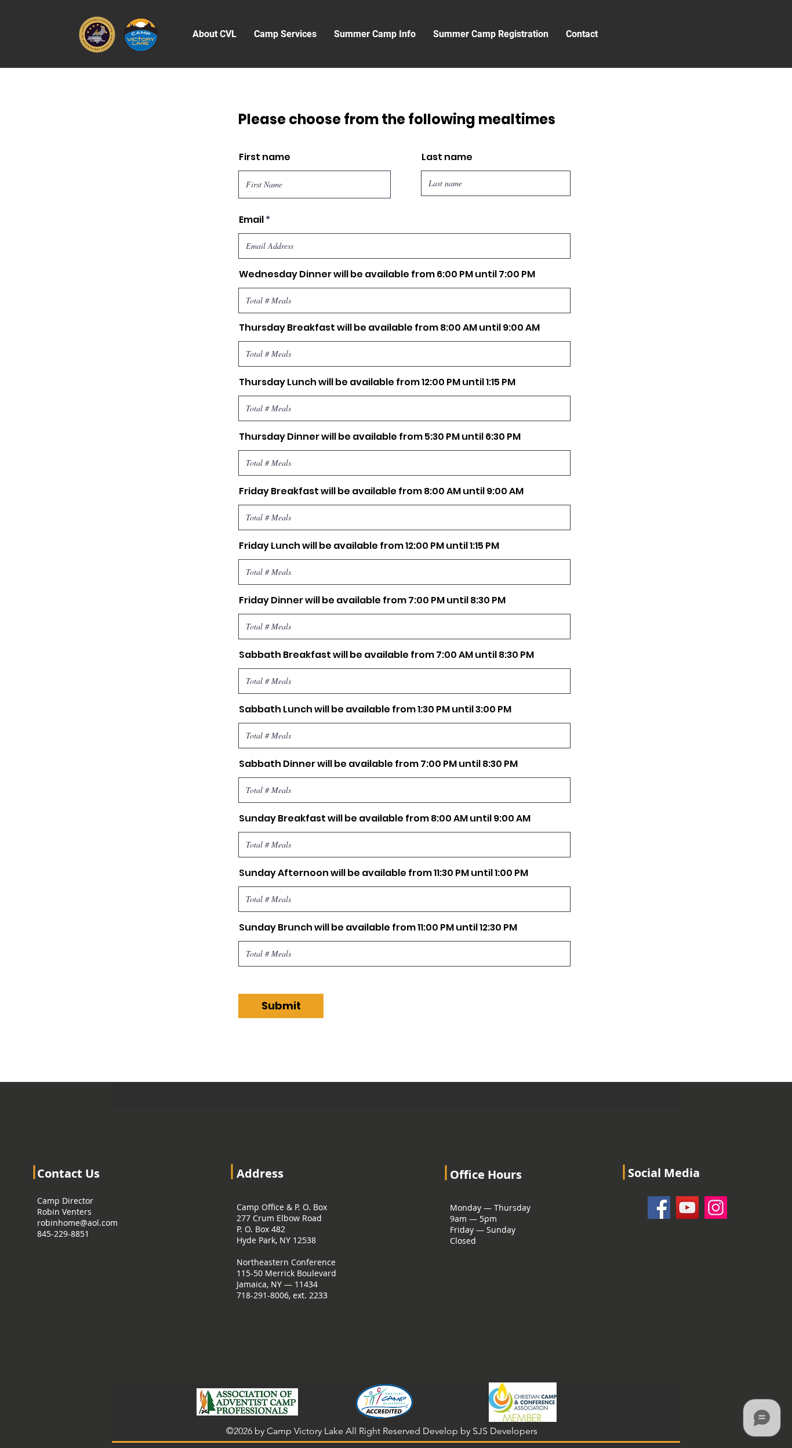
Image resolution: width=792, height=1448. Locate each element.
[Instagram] (715, 1207)
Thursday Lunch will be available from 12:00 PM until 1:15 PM (377, 382)
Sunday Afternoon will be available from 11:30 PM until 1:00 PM (383, 873)
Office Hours (486, 1174)
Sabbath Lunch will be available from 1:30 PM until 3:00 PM (375, 709)
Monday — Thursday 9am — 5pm (490, 1213)
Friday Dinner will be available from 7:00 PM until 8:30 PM (372, 600)
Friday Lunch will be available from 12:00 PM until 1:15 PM (369, 546)
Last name (447, 157)
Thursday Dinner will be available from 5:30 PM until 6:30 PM (380, 436)
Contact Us (68, 1173)
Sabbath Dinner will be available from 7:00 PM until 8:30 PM (378, 764)
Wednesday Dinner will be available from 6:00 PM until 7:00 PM (387, 274)
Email (251, 220)
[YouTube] (687, 1207)
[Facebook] (659, 1207)
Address (260, 1173)
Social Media (664, 1173)
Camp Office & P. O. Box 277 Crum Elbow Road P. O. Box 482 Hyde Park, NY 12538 (282, 1223)
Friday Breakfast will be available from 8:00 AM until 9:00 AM (381, 491)
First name (264, 157)
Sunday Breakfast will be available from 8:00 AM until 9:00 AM (385, 818)
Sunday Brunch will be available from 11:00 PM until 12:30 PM (378, 927)
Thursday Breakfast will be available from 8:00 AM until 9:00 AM (389, 327)
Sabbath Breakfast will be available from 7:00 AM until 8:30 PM (386, 655)
